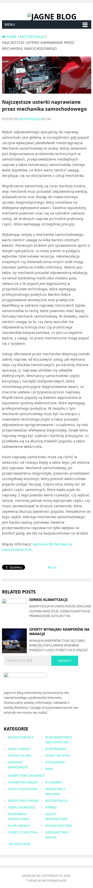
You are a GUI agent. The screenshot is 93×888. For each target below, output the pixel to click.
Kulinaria (53, 782)
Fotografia (55, 762)
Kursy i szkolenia (22, 789)
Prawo (51, 807)
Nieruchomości (21, 807)
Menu (9, 24)
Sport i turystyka (23, 832)
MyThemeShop (54, 880)
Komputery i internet (26, 775)
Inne (49, 769)
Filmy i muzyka (57, 755)
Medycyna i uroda (23, 800)
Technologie (19, 844)
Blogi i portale (20, 737)
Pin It (52, 567)
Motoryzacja (30, 119)
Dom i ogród (19, 749)
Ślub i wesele (19, 825)
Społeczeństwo (58, 825)
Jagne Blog (31, 875)
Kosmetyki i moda (23, 782)
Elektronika (55, 749)
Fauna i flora (19, 755)
